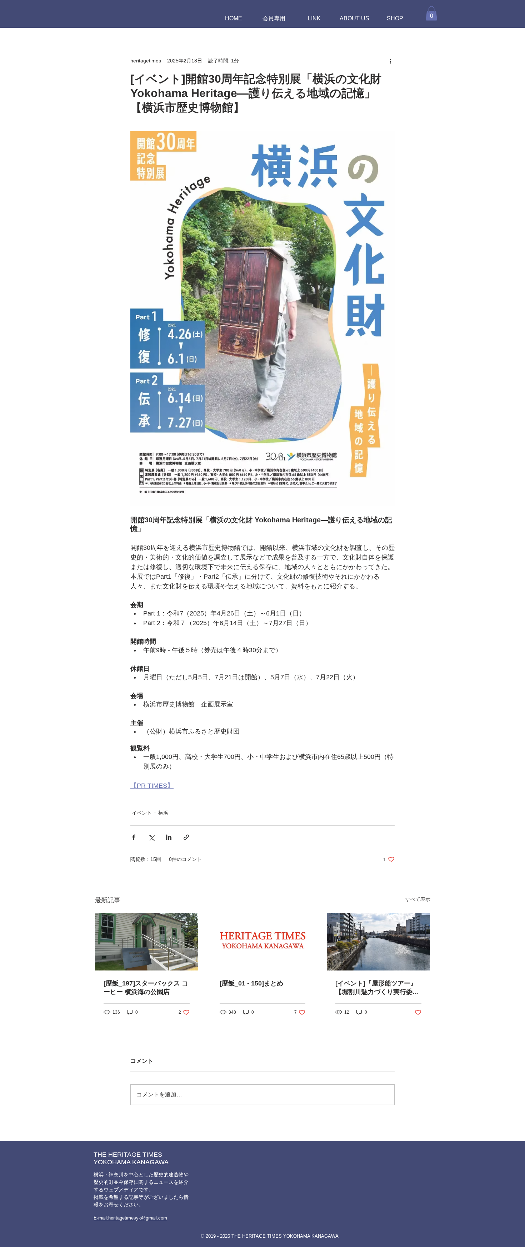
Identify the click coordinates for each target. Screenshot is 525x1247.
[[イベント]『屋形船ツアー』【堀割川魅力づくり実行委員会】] (378, 941)
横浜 (163, 813)
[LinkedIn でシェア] (168, 837)
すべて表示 (417, 899)
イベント (142, 813)
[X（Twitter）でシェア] (151, 837)
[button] (431, 13)
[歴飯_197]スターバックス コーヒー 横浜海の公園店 (146, 987)
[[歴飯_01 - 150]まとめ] (262, 941)
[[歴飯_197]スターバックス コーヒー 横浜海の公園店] (146, 941)
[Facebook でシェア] (133, 837)
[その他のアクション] (390, 61)
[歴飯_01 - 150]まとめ (251, 983)
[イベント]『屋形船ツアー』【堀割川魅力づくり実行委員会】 (377, 988)
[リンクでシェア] (186, 837)
